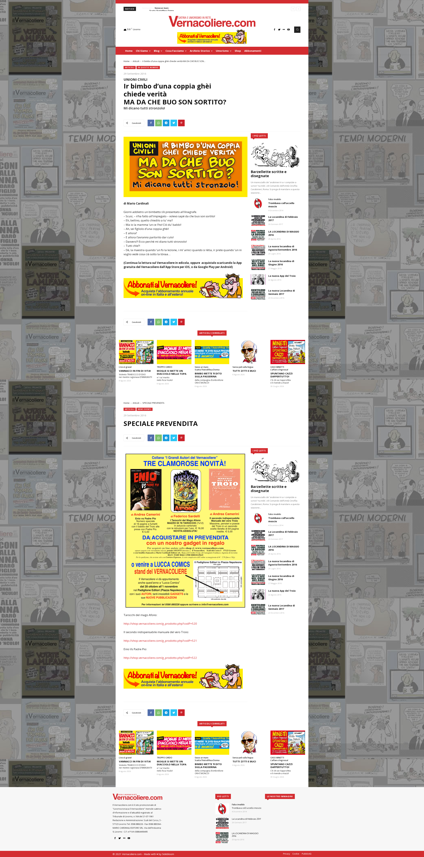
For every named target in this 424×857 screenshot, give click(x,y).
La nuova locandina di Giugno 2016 (281, 263)
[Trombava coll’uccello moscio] (258, 203)
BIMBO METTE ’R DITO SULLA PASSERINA (208, 375)
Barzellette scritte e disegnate (269, 173)
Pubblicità (306, 853)
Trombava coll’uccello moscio (246, 808)
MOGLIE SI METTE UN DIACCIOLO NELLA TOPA (171, 372)
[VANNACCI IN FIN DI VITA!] (136, 352)
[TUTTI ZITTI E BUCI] (250, 352)
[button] (297, 30)
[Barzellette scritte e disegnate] (275, 155)
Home (127, 61)
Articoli (136, 61)
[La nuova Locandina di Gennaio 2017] (258, 294)
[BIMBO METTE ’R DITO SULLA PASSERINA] (212, 352)
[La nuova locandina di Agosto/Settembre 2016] (258, 250)
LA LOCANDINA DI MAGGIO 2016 (245, 834)
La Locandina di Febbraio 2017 (246, 819)
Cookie (295, 853)
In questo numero (148, 67)
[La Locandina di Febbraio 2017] (258, 220)
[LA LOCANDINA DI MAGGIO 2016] (258, 235)
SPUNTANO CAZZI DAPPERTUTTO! (281, 375)
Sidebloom (168, 854)
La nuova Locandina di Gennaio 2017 (281, 292)
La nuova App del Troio (282, 275)
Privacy (286, 853)
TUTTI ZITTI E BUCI (244, 370)
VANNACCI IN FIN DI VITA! (135, 370)
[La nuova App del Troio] (258, 279)
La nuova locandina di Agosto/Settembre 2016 (282, 248)
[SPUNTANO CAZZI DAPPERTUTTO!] (287, 352)
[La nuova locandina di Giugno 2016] (258, 265)
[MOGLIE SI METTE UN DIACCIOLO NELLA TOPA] (174, 352)
